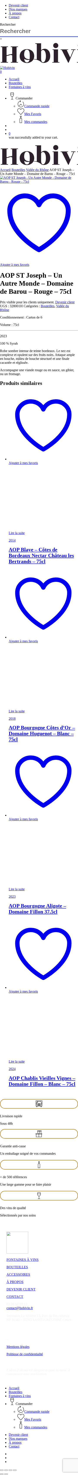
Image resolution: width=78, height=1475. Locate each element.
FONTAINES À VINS (22, 1260)
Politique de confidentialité (24, 1354)
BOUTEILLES (17, 1267)
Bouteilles (18, 170)
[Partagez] (10, 1470)
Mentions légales (17, 1347)
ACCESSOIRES (18, 1274)
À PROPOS (14, 1282)
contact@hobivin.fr (19, 1308)
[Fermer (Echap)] (14, 1470)
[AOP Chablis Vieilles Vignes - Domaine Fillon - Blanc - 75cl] (41, 1057)
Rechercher (8, 24)
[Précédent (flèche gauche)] (1, 1474)
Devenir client (65, 302)
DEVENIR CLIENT (21, 1289)
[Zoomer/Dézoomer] (1, 1470)
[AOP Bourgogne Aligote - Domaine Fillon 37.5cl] (41, 885)
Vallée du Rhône (37, 170)
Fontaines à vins (20, 1396)
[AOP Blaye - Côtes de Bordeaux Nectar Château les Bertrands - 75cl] (41, 529)
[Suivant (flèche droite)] (6, 1474)
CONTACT (14, 1297)
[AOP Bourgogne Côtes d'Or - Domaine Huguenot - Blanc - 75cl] (41, 707)
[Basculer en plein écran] (6, 1470)
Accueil (5, 170)
